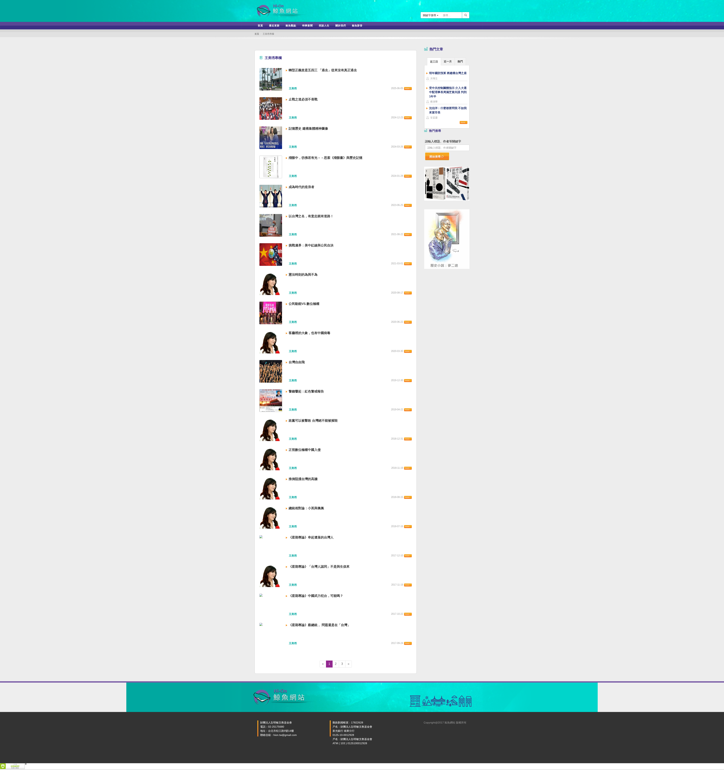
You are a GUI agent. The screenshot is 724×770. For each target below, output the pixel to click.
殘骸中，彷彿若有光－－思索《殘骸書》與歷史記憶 (325, 158)
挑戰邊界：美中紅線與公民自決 (311, 245)
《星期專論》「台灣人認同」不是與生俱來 (319, 566)
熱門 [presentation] (460, 61)
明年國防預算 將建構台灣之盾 (448, 73)
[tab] (434, 61)
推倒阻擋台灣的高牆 (303, 479)
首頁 (257, 34)
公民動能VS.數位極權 (304, 304)
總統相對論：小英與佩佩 (306, 508)
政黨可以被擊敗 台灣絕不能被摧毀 (313, 420)
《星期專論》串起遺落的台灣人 (311, 537)
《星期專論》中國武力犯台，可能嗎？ (316, 596)
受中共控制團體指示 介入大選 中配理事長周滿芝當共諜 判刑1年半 (448, 92)
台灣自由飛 (297, 362)
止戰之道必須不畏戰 (303, 99)
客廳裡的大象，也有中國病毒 (309, 333)
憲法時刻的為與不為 (303, 274)
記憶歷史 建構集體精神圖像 (308, 128)
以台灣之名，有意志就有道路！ (311, 216)
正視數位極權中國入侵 (305, 450)
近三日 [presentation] (434, 61)
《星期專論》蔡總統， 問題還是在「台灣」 (319, 625)
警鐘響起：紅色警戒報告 (306, 391)
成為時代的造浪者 (301, 187)
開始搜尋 (435, 156)
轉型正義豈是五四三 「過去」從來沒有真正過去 (323, 70)
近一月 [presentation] (448, 61)
